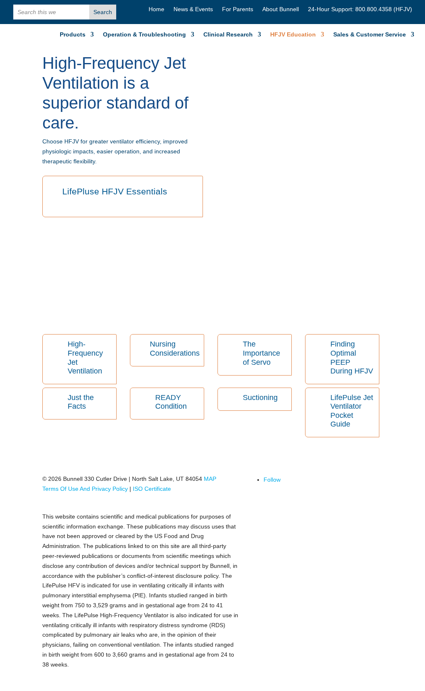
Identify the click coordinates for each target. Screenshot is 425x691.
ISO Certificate (152, 488)
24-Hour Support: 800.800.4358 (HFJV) (360, 9)
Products (72, 35)
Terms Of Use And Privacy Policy (85, 488)
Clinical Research (228, 35)
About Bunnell (280, 9)
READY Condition (171, 402)
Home (156, 9)
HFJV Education (293, 35)
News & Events (193, 9)
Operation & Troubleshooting (144, 35)
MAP (211, 478)
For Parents (237, 9)
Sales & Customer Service (369, 35)
